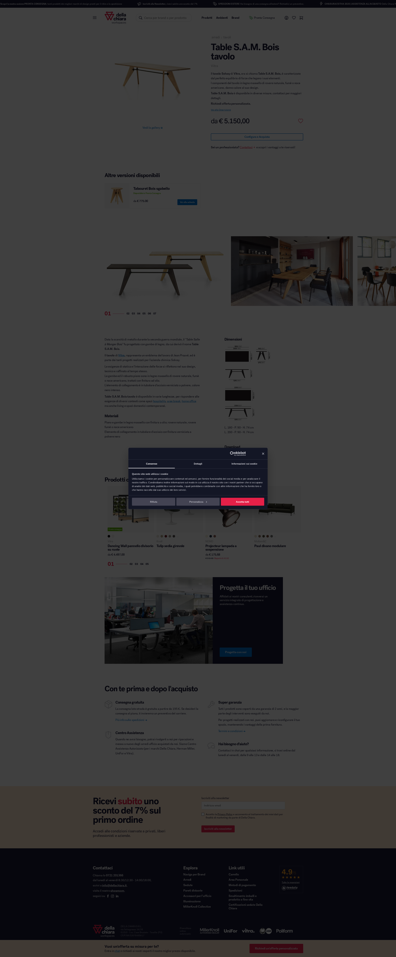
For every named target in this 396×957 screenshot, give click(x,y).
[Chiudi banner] (263, 453)
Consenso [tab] (151, 463)
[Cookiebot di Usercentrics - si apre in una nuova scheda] (232, 453)
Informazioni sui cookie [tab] (244, 463)
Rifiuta (153, 501)
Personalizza (196, 501)
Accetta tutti (242, 501)
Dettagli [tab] (198, 463)
